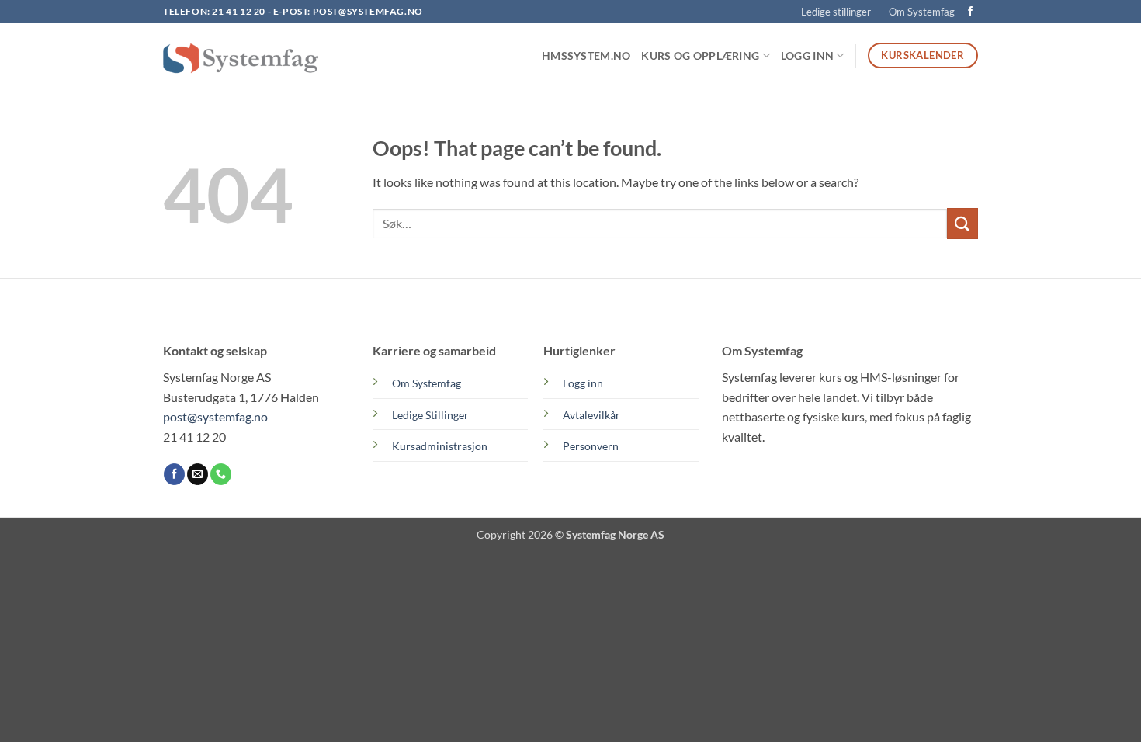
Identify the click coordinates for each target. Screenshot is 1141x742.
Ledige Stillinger (430, 414)
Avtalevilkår (591, 414)
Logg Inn (807, 55)
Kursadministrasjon (439, 445)
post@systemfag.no (368, 11)
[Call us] (220, 474)
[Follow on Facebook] (970, 11)
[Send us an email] (197, 474)
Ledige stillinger (836, 11)
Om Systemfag (922, 11)
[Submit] (962, 223)
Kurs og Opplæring (700, 55)
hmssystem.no (586, 55)
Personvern (591, 445)
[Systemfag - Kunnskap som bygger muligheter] (240, 55)
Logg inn (583, 383)
